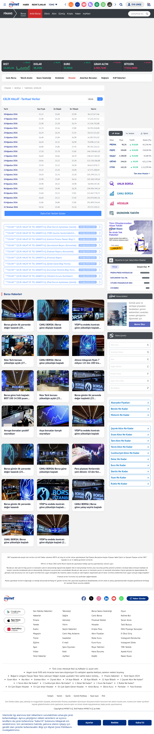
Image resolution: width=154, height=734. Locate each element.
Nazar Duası (126, 656)
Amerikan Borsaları (88, 78)
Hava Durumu (98, 651)
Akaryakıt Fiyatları (120, 402)
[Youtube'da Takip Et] (114, 598)
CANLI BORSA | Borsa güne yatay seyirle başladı (88, 505)
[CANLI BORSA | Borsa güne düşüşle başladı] (53, 310)
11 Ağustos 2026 (10, 174)
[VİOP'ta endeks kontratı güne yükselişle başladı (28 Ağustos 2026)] (88, 310)
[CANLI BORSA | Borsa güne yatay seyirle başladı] (88, 489)
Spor (35, 647)
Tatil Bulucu (126, 624)
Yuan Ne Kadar (118, 477)
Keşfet (94, 656)
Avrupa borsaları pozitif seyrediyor (16, 432)
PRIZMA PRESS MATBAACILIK (121, 273)
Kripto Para (97, 629)
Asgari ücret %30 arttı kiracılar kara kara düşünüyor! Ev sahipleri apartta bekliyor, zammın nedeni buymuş (75, 672)
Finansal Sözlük (99, 620)
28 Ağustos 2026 (10, 114)
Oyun (123, 611)
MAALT (113, 156)
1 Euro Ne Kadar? (104, 683)
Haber (78, 13)
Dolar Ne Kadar (119, 459)
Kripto (70, 13)
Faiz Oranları (136, 686)
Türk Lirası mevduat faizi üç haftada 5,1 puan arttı (75, 668)
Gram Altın (12, 679)
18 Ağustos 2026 (10, 151)
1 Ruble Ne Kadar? (125, 683)
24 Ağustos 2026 (10, 132)
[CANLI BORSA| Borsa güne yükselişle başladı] (53, 454)
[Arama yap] (121, 4)
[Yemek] (71, 4)
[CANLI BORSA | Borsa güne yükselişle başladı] (53, 345)
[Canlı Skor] (97, 4)
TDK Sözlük (126, 647)
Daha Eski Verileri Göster (52, 213)
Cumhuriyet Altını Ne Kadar (125, 452)
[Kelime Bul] (103, 4)
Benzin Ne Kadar (119, 408)
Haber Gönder (139, 598)
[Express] (77, 4)
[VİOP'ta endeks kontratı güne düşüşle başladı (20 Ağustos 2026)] (53, 524)
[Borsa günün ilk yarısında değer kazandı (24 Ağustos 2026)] (18, 454)
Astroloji (66, 620)
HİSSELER (122, 203)
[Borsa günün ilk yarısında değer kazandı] (18, 489)
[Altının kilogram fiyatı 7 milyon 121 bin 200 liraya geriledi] (88, 345)
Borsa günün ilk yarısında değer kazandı (17, 505)
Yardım (59, 696)
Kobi (64, 651)
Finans (36, 620)
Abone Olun (139, 324)
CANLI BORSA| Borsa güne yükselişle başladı (52, 470)
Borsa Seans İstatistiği (102, 611)
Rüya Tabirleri (98, 647)
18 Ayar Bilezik (90, 679)
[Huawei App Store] (14, 629)
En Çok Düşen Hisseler (18, 686)
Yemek (36, 624)
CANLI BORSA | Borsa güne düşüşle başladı (50, 326)
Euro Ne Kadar (118, 465)
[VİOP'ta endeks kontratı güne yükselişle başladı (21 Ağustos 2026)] (53, 489)
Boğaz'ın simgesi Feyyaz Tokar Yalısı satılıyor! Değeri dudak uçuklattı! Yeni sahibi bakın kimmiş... (55, 676)
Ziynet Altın (55, 679)
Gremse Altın (40, 679)
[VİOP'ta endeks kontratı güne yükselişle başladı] (88, 416)
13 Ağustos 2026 (10, 165)
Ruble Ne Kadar (119, 483)
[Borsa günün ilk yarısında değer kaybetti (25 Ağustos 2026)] (88, 380)
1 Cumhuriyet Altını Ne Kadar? (57, 683)
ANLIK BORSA (125, 183)
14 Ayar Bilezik (72, 679)
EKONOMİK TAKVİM (128, 213)
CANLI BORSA (125, 193)
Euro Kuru (96, 642)
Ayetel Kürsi (126, 651)
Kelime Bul (126, 615)
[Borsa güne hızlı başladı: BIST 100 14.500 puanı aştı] (18, 380)
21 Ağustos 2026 (10, 137)
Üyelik (68, 696)
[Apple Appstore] (14, 620)
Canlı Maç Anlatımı (71, 633)
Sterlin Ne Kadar (119, 471)
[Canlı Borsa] (109, 4)
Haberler (37, 615)
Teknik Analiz (26, 78)
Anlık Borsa (35, 13)
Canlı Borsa (11, 78)
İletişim (50, 696)
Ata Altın (25, 679)
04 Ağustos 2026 (10, 197)
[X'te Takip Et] (91, 598)
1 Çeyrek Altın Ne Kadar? (131, 679)
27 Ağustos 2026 (10, 119)
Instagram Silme (128, 642)
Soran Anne (126, 620)
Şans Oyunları (68, 647)
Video (35, 651)
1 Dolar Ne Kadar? (83, 683)
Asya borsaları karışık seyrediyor (50, 432)
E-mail (65, 642)
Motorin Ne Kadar (120, 414)
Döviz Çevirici (120, 335)
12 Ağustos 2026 (10, 170)
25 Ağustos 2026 (10, 128)
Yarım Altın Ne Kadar (121, 446)
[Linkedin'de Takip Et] (106, 598)
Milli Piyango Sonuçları (131, 629)
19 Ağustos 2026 (10, 146)
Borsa (23, 13)
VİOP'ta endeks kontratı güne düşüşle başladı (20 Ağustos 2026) (52, 541)
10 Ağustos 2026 (10, 179)
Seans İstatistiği (44, 78)
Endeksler (59, 78)
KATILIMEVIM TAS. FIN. (119, 278)
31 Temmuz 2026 (11, 207)
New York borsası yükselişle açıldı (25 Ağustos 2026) (49, 397)
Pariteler (122, 686)
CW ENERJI (114, 288)
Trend (35, 638)
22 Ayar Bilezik (109, 679)
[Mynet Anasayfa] (14, 3)
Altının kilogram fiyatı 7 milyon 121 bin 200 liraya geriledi (88, 361)
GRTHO (113, 161)
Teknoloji (66, 611)
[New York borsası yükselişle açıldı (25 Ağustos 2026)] (53, 380)
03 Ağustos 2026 (10, 202)
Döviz (47, 13)
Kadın (35, 629)
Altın (54, 13)
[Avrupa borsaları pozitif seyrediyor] (18, 416)
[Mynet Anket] (84, 4)
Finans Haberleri (111, 676)
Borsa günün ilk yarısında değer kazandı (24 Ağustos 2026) (17, 470)
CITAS (112, 167)
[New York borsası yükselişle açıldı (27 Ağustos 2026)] (18, 345)
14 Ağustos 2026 (10, 160)
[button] (5, 5)
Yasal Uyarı (94, 696)
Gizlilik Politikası (80, 696)
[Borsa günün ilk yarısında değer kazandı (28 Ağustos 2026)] (18, 310)
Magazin (37, 633)
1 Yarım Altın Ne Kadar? (27, 683)
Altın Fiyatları (98, 633)
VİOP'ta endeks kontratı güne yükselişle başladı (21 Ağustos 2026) (51, 505)
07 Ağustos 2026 (10, 184)
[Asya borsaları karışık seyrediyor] (53, 416)
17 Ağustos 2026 (10, 156)
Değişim (105, 78)
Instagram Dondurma (130, 638)
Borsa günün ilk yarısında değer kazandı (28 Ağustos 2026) (17, 326)
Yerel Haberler (39, 656)
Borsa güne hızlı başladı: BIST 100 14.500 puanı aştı (16, 397)
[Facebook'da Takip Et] (84, 598)
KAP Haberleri (119, 78)
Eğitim (36, 642)
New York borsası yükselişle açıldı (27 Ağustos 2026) (14, 361)
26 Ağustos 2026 (10, 123)
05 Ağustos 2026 (10, 193)
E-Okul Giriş (126, 633)
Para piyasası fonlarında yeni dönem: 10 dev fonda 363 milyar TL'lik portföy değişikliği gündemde (88, 470)
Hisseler (72, 78)
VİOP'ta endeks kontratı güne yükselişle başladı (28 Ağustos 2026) (87, 326)
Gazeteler (66, 638)
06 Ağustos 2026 (10, 188)
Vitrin (65, 624)
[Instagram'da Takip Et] (99, 598)
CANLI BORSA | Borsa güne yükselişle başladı (51, 361)
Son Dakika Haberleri (42, 611)
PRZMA (113, 144)
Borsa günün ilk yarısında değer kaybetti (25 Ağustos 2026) (88, 397)
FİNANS (8, 13)
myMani (86, 13)
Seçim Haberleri (69, 629)
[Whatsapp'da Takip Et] (121, 598)
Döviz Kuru (108, 686)
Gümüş (62, 13)
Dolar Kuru (97, 638)
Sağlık (65, 615)
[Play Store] (14, 612)
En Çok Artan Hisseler (43, 686)
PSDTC (112, 150)
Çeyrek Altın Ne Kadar (122, 428)
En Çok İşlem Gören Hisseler (71, 686)
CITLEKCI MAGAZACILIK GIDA (121, 283)
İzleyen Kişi (142, 267)
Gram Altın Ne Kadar (121, 434)
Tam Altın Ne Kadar (121, 440)
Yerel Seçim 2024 (132, 676)
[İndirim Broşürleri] (90, 4)
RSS (103, 696)
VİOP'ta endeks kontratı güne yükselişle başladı (87, 432)
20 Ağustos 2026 (10, 142)
